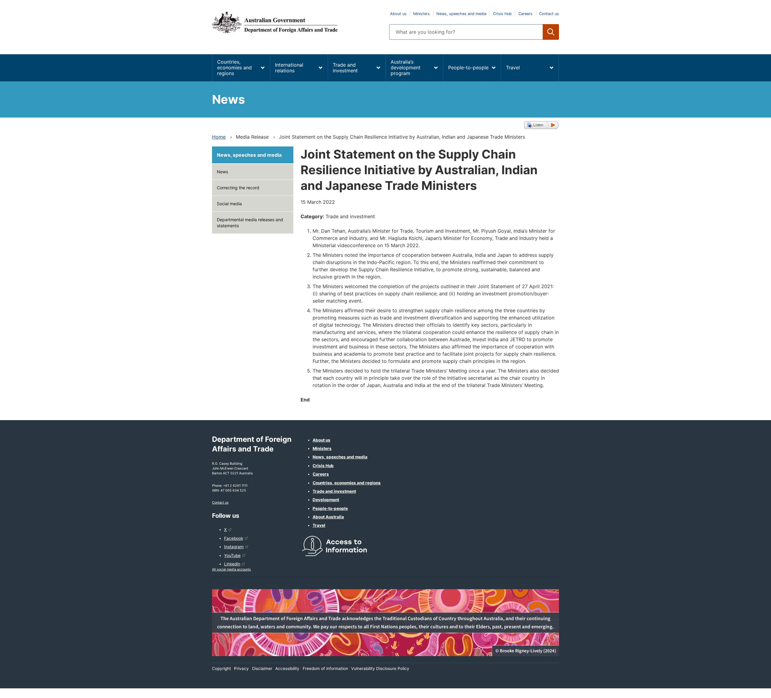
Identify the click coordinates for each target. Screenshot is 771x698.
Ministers (421, 13)
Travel (513, 67)
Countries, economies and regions (234, 67)
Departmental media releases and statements (250, 222)
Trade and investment (345, 68)
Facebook (233, 538)
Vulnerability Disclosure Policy (380, 668)
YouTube (232, 555)
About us (398, 13)
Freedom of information (325, 668)
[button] (541, 125)
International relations (289, 68)
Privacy (241, 668)
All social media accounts (231, 569)
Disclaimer (262, 668)
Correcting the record (238, 187)
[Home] (297, 22)
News (222, 171)
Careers (525, 13)
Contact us (549, 13)
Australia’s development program (405, 67)
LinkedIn (232, 563)
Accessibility (287, 668)
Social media (229, 203)
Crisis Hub (502, 13)
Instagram (234, 546)
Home (219, 137)
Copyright (221, 668)
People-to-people (468, 67)
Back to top (750, 689)
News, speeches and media (461, 13)
